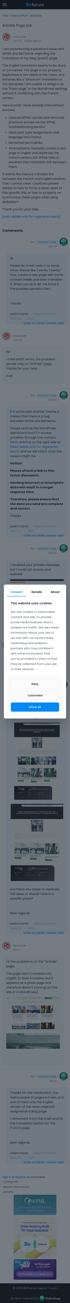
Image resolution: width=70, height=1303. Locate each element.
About (55, 592)
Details (37, 592)
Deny (35, 684)
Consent (16, 592)
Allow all (35, 707)
